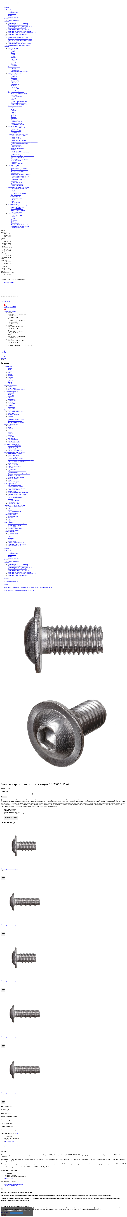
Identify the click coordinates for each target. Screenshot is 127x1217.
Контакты (7, 21)
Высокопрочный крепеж (15, 126)
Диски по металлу (16, 146)
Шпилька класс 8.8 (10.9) (18, 132)
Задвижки (14, 220)
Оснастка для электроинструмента (18, 134)
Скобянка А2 (15, 84)
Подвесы (13, 98)
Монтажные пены (16, 198)
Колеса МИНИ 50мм (17, 209)
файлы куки (10, 1210)
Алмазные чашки (16, 154)
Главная (6, 7)
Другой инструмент (17, 185)
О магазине (7, 9)
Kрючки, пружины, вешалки (19, 224)
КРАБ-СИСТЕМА (16, 215)
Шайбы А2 (14, 87)
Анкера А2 (14, 74)
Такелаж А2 (14, 85)
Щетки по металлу (16, 151)
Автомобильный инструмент (19, 170)
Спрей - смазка (15, 202)
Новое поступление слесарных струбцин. (20, 39)
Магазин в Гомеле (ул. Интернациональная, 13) (22, 32)
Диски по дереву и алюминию (20, 143)
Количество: (4, 791)
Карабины (14, 118)
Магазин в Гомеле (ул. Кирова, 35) (18, 34)
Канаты (13, 112)
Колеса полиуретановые (18, 210)
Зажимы (13, 117)
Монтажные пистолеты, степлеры (21, 174)
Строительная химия (14, 196)
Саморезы (14, 59)
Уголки (13, 221)
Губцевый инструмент (17, 167)
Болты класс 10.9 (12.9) (18, 128)
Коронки (13, 149)
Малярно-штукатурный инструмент (18, 187)
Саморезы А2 (15, 82)
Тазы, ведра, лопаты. (17, 184)
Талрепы (13, 115)
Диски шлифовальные (17, 148)
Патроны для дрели (17, 163)
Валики (13, 191)
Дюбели (13, 68)
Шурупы (13, 62)
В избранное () (8, 282)
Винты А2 (14, 78)
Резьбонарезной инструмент (19, 159)
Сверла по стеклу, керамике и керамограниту (24, 142)
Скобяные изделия (13, 213)
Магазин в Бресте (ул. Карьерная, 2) (18, 29)
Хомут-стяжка (15, 70)
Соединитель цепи (16, 123)
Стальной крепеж (13, 48)
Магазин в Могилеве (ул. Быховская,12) (19, 31)
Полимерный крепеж (14, 67)
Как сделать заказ (13, 11)
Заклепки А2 (15, 81)
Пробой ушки (15, 223)
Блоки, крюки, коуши (17, 124)
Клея (12, 201)
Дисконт (6, 18)
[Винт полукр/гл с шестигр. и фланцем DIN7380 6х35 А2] (63, 1070)
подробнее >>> (9, 1141)
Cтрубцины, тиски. (16, 182)
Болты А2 (14, 76)
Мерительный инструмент (19, 168)
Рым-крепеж (14, 120)
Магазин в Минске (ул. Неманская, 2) (19, 23)
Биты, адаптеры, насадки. (18, 135)
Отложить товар (11, 818)
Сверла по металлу (16, 137)
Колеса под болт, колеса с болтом (21, 206)
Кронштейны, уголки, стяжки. (20, 226)
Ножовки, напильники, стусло (20, 176)
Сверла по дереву (16, 138)
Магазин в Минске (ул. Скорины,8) (18, 25)
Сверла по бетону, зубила (18, 140)
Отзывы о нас (12, 15)
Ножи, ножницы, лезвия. (18, 177)
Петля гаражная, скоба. (18, 227)
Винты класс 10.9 (16, 129)
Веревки (13, 110)
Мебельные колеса (16, 212)
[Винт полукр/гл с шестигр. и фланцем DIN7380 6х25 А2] (63, 1014)
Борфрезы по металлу (17, 157)
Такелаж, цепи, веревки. (15, 106)
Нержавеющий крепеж (14, 73)
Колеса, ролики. (12, 204)
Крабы (13, 99)
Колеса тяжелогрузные (17, 207)
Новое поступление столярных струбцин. (20, 40)
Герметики (14, 199)
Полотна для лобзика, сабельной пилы (22, 156)
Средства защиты (16, 195)
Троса (12, 109)
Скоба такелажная (16, 121)
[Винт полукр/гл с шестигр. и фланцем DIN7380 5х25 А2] (63, 902)
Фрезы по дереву (16, 160)
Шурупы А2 (14, 90)
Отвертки (14, 181)
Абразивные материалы (18, 179)
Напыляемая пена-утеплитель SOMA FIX (20, 37)
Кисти (13, 190)
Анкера (13, 50)
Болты (13, 51)
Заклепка (13, 57)
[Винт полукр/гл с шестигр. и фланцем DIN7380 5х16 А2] (63, 846)
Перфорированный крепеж (16, 92)
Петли (13, 216)
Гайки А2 (14, 79)
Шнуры (13, 113)
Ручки (13, 218)
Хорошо (17, 1212)
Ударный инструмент (17, 171)
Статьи (6, 35)
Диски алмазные (16, 145)
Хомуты (13, 64)
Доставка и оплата (13, 12)
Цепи (12, 107)
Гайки (13, 54)
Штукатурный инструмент (19, 188)
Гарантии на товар (13, 17)
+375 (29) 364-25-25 (10, 311)
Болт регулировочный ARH (19, 104)
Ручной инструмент (13, 165)
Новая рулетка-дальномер (15, 42)
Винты (13, 53)
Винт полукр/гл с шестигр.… (9, 869)
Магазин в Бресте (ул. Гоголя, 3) (17, 28)
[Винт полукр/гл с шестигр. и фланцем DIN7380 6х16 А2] (63, 958)
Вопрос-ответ (12, 14)
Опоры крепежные (16, 96)
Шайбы (13, 60)
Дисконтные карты (13, 20)
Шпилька (14, 65)
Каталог (6, 46)
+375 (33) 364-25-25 (7, 301)
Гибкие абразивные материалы (20, 152)
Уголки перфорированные (19, 93)
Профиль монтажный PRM (19, 101)
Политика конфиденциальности (13, 1184)
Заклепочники (15, 173)
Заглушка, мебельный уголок (19, 71)
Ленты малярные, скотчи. (18, 193)
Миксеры (14, 162)
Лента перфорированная (18, 103)
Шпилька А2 (15, 89)
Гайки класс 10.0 (16, 131)
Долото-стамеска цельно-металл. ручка (19, 43)
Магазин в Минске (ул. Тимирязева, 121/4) (20, 26)
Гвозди (13, 56)
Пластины (14, 95)
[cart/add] (3, 878)
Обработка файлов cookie (11, 1185)
